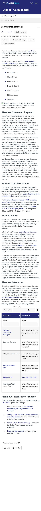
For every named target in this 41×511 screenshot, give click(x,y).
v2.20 (32, 40)
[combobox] (20, 32)
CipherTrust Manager (19, 40)
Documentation (9, 43)
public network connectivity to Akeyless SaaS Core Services (20, 408)
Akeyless (31, 51)
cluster (19, 245)
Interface (7, 316)
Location (26, 316)
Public (6, 40)
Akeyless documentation (10, 297)
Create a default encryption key (18, 423)
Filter (5, 320)
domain (34, 245)
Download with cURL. (29, 377)
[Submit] (29, 310)
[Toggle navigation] (36, 2)
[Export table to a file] (37, 310)
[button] (20, 20)
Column (6, 310)
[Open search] (31, 2)
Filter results (17, 307)
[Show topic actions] (38, 27)
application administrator (28, 232)
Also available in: (7, 32)
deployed (6, 403)
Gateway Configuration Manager (8, 332)
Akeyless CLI (7, 377)
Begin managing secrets (15, 431)
